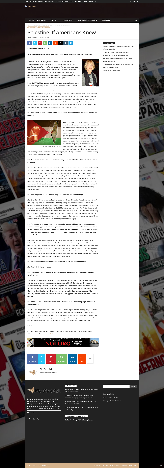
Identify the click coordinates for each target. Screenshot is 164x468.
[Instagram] (134, 1)
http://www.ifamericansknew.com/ (60, 334)
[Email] (60, 43)
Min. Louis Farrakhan (87, 20)
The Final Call (33, 37)
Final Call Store (68, 1)
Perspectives (67, 20)
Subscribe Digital (108, 394)
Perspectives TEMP (48, 25)
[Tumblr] (65, 43)
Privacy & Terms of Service (112, 401)
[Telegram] (71, 43)
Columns (106, 20)
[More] (90, 359)
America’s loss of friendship (111, 71)
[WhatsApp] (45, 43)
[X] (137, 1)
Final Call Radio (81, 1)
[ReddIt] (55, 43)
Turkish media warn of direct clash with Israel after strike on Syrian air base (118, 66)
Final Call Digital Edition (34, 1)
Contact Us (31, 412)
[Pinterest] (40, 43)
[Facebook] (130, 1)
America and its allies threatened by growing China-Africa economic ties (119, 48)
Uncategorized (36, 25)
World (53, 20)
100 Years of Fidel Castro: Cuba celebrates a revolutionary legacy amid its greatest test (116, 54)
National (41, 20)
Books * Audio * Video (110, 397)
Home (31, 20)
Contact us (92, 1)
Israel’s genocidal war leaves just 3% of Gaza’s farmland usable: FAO (117, 60)
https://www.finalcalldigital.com (48, 372)
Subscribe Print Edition (53, 1)
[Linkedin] (50, 43)
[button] (135, 20)
